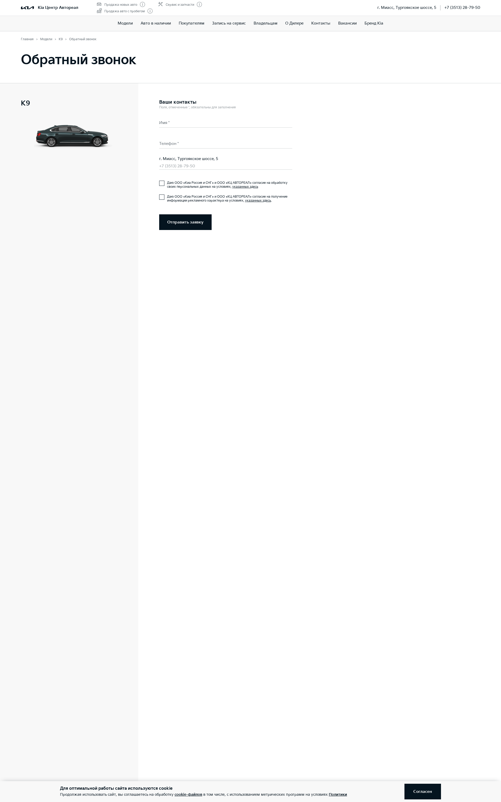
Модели (125, 23)
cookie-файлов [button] (188, 794)
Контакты (320, 23)
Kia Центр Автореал (58, 7)
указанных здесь (245, 187)
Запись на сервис (229, 23)
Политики (338, 794)
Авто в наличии (156, 23)
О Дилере (294, 23)
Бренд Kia (374, 23)
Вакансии (347, 23)
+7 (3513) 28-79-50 (462, 7)
